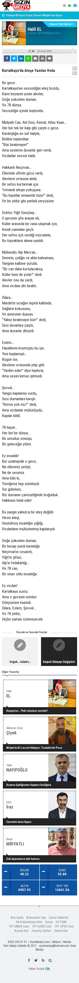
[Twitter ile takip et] (36, 960)
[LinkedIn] (21, 58)
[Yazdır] (42, 58)
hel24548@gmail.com (49, 33)
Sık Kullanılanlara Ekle (29, 922)
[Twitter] (14, 58)
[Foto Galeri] (75, 5)
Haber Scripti (36, 969)
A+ (75, 68)
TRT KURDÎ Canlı (41, 926)
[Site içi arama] (50, 960)
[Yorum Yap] (49, 58)
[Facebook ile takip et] (28, 960)
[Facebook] (7, 58)
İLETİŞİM (61, 922)
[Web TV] (69, 5)
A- (75, 73)
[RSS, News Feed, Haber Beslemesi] (43, 960)
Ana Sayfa (17, 917)
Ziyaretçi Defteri (41, 931)
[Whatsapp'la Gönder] (28, 58)
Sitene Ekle (61, 931)
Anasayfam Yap (36, 917)
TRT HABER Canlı (19, 926)
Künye (49, 922)
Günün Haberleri (58, 917)
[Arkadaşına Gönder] (35, 58)
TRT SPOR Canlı (63, 926)
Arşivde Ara (21, 931)
